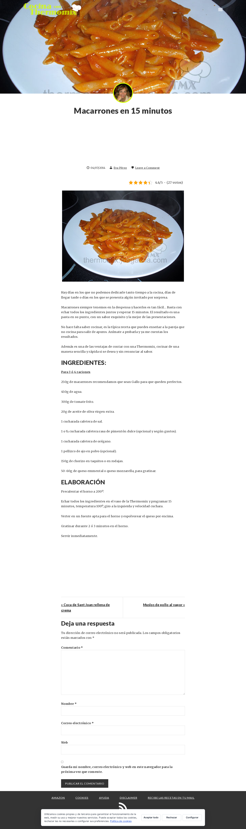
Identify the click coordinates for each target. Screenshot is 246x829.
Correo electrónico (77, 723)
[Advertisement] (123, 142)
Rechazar (171, 817)
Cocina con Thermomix (53, 9)
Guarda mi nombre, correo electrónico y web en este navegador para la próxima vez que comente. (116, 769)
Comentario (72, 647)
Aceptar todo (151, 817)
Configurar (192, 817)
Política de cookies (121, 821)
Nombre (69, 704)
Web (64, 742)
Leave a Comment (147, 167)
